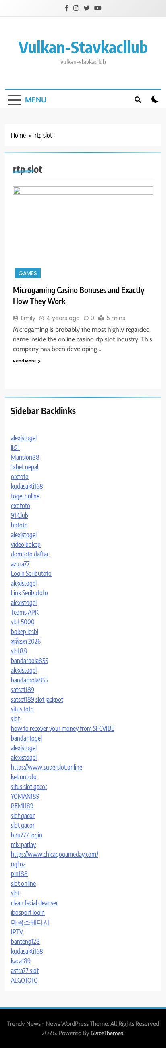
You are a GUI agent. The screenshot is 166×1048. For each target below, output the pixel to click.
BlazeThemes (107, 1033)
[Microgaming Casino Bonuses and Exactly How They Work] (83, 233)
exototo (20, 506)
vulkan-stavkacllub (83, 47)
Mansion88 (25, 457)
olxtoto (20, 477)
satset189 (22, 690)
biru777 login (26, 835)
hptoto (19, 525)
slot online (23, 883)
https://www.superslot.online (46, 767)
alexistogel (24, 438)
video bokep (26, 544)
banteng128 (25, 941)
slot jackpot (49, 699)
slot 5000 (23, 622)
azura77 (20, 564)
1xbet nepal (24, 467)
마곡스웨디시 (30, 922)
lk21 (15, 447)
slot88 (19, 651)
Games (28, 273)
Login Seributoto (31, 573)
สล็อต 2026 (26, 641)
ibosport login (28, 912)
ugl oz (18, 864)
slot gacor (23, 816)
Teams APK (25, 612)
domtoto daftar (30, 554)
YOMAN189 (25, 796)
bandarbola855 (29, 661)
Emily (28, 318)
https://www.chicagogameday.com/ (54, 854)
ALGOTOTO (24, 980)
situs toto (22, 709)
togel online (25, 496)
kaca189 (21, 961)
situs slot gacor (29, 786)
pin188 (19, 874)
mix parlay (23, 845)
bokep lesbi (24, 632)
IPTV (17, 932)
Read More (24, 361)
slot (15, 719)
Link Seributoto (29, 593)
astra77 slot (25, 970)
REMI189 (22, 806)
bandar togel (26, 738)
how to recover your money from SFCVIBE (62, 728)
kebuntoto (24, 777)
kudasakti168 (27, 486)
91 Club (19, 515)
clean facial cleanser (34, 903)
